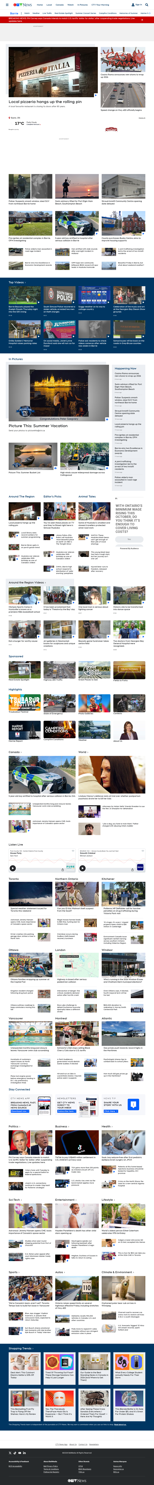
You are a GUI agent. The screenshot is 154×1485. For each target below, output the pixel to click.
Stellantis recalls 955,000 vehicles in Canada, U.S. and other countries (83, 1318)
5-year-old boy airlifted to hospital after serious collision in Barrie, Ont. (42, 796)
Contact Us (83, 1444)
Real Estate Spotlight (64, 13)
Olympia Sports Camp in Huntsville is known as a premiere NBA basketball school (24, 609)
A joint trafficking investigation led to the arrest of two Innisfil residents (131, 251)
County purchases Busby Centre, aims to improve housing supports (121, 239)
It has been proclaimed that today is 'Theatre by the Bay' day (59, 608)
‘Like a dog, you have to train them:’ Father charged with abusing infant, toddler (120, 825)
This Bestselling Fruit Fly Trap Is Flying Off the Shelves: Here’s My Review (23, 1411)
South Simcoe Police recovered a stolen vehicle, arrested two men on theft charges (59, 309)
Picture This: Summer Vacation (38, 425)
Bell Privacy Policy (51, 1466)
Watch (70, 5)
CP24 (80, 1466)
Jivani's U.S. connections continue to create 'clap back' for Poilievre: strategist (37, 1185)
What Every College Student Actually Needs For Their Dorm (128, 1375)
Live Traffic (47, 13)
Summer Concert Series (86, 13)
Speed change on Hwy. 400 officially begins (121, 110)
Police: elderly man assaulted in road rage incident (38, 250)
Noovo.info (117, 1466)
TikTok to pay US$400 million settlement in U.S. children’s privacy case (75, 1158)
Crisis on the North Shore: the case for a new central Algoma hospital (131, 1183)
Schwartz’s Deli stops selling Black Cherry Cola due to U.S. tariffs (73, 1049)
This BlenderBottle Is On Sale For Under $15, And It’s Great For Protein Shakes (129, 1411)
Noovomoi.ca (118, 1469)
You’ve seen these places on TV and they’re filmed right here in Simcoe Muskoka (59, 525)
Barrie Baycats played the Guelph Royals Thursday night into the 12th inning (23, 309)
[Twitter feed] (10, 1452)
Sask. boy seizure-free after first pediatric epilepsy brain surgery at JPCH (122, 1158)
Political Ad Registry (51, 1472)
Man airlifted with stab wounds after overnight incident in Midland (84, 251)
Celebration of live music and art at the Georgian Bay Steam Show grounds (129, 309)
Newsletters (94, 1444)
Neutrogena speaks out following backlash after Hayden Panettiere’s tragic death (82, 1244)
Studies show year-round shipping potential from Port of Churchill (38, 1243)
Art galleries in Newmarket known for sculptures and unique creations (59, 643)
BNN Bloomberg (84, 1469)
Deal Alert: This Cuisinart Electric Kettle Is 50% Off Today (23, 1375)
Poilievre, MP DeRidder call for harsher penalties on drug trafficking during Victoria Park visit (122, 911)
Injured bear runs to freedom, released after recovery (99, 569)
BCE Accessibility (15, 1466)
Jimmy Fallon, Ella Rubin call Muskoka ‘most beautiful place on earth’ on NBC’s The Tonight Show (65, 539)
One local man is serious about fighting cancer (93, 608)
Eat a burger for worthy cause (23, 641)
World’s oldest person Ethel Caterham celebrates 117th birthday (120, 1232)
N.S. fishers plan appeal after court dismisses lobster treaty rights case (37, 1256)
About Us (73, 1444)
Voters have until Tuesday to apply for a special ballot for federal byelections (37, 1172)
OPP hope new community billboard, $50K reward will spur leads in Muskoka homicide (84, 265)
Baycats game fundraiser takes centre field (93, 642)
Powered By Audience (129, 548)
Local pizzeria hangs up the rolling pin (45, 101)
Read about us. (120, 1424)
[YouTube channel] (19, 1452)
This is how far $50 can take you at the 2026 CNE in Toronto (131, 1254)
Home (40, 5)
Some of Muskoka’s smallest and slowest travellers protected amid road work (94, 525)
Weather (36, 13)
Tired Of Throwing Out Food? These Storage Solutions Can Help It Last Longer (59, 1375)
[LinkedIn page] (24, 1452)
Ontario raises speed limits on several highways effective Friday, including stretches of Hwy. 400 (77, 1305)
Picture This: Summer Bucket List (24, 472)
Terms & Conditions (51, 1469)
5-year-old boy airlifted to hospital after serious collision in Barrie (74, 239)
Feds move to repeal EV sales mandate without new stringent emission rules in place (84, 1331)
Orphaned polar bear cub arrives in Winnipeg (119, 1304)
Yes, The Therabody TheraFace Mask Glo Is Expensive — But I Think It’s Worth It (58, 1413)
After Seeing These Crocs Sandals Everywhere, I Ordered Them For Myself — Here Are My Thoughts (94, 1413)
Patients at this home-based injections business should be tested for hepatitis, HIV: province (130, 1170)
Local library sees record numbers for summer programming (30, 535)
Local (49, 5)
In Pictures (82, 5)
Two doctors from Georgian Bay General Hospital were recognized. (128, 643)
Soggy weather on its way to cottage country (91, 308)
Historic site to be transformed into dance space (128, 608)
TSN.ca (81, 1472)
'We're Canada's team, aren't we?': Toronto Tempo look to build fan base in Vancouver (29, 1304)
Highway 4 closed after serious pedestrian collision (72, 980)
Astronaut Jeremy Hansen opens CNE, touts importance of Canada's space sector (51, 822)
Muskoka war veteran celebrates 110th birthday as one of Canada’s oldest (30, 559)
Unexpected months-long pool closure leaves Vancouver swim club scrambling (52, 805)
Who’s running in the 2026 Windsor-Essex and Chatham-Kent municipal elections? (123, 980)
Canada (60, 5)
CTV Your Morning (100, 5)
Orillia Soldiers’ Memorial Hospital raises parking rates (23, 342)
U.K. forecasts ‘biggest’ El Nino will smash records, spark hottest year (131, 1328)
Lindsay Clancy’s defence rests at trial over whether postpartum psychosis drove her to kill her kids (109, 797)
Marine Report (147, 13)
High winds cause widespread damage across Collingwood (82, 473)
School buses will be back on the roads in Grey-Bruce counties (128, 342)
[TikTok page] (14, 1452)
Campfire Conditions (108, 13)
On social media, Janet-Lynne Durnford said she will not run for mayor (59, 343)
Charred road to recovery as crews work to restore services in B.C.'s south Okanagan (131, 1314)
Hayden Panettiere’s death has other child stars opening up (75, 1232)
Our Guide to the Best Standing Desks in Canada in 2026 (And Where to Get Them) (94, 1376)
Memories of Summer (128, 13)
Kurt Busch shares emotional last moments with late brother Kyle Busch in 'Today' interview (38, 1330)
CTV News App (61, 1444)
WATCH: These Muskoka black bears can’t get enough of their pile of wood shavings (100, 539)
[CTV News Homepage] (22, 4)
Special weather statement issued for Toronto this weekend (29, 909)
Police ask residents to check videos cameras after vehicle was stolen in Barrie (92, 343)
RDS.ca (116, 1472)
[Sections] (7, 4)
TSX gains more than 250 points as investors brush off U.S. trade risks (85, 1170)
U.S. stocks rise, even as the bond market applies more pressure (83, 1183)
